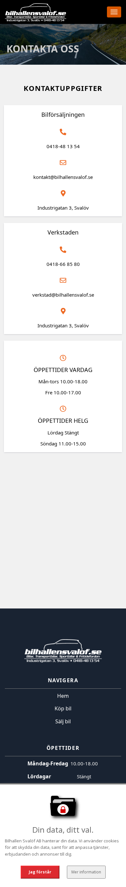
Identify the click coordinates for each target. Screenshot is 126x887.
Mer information (86, 872)
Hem (63, 695)
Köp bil (63, 708)
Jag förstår (40, 872)
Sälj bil (63, 721)
